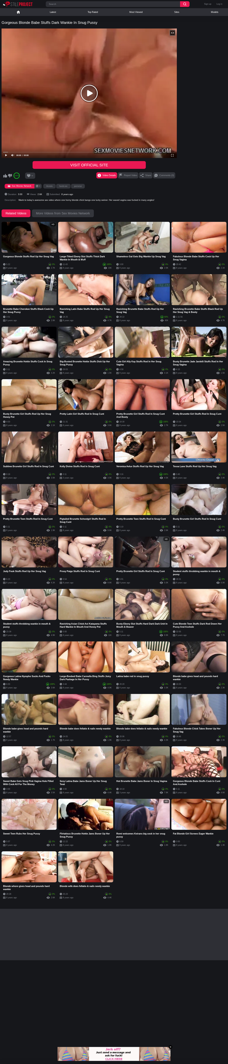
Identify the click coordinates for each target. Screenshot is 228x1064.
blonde (49, 186)
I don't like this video (10, 176)
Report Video (130, 175)
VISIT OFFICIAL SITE (89, 165)
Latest (53, 12)
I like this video (5, 176)
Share (148, 175)
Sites (176, 12)
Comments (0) (166, 175)
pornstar (78, 186)
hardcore (63, 186)
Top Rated (93, 12)
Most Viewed (136, 12)
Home (18, 12)
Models (214, 12)
